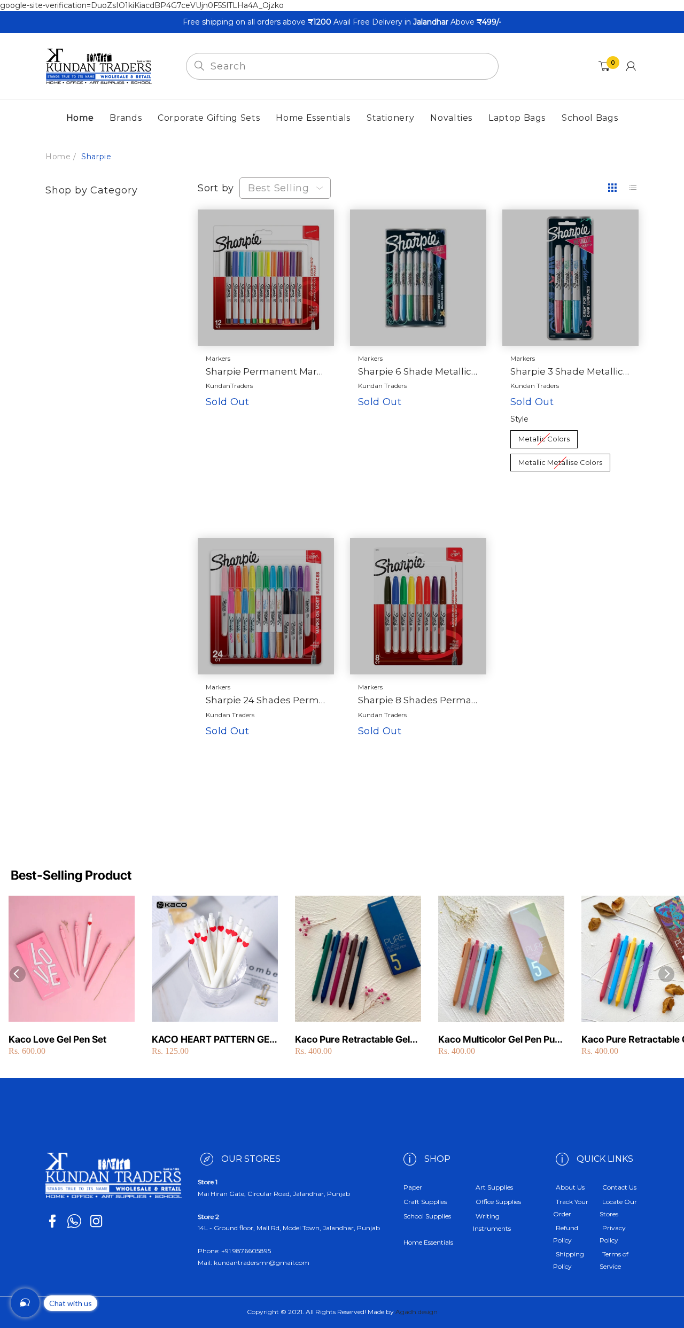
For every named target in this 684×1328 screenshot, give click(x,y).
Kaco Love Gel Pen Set (57, 1039)
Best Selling (278, 188)
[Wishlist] (288, 454)
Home (58, 156)
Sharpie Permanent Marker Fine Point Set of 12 (266, 371)
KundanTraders (229, 386)
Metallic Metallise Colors (560, 460)
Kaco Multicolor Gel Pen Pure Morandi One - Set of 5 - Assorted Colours (501, 1040)
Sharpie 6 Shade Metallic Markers (418, 371)
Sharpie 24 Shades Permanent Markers (266, 700)
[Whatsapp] (74, 1221)
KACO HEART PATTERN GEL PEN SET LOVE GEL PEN (213, 1040)
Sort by (216, 188)
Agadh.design (416, 1312)
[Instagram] (96, 1221)
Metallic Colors (544, 436)
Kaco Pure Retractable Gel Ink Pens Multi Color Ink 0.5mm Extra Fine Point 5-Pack (352, 1040)
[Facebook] (52, 1221)
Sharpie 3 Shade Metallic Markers (570, 371)
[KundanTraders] (98, 66)
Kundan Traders (382, 386)
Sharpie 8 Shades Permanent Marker (418, 700)
